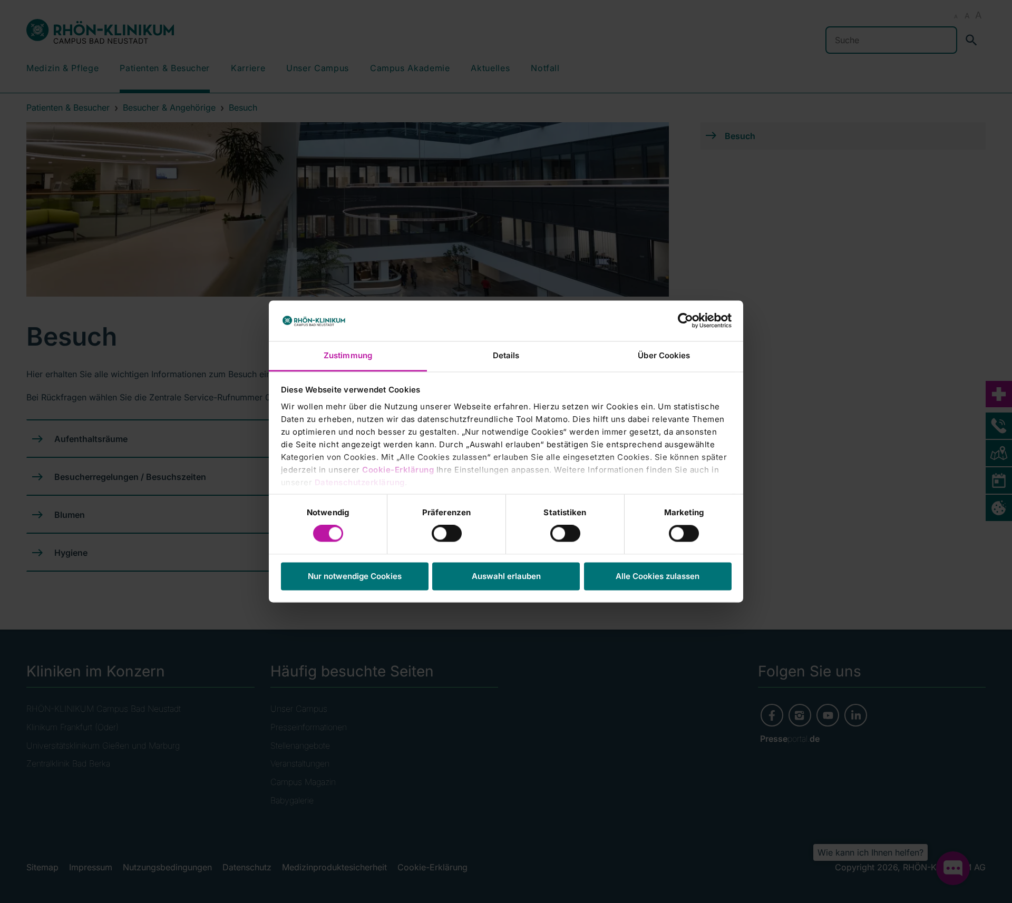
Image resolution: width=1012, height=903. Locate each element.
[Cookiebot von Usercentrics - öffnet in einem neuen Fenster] (685, 321)
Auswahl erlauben (506, 576)
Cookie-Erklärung (398, 470)
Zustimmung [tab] (348, 355)
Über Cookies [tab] (664, 355)
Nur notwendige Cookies (355, 576)
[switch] (447, 533)
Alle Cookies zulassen (657, 576)
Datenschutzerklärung (360, 482)
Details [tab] (506, 355)
